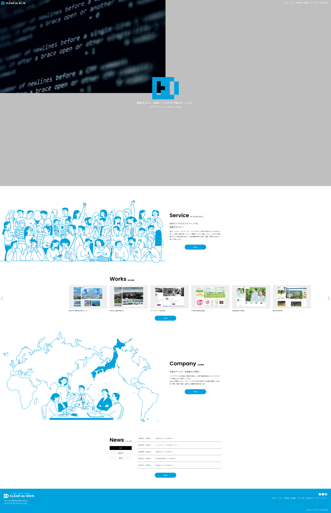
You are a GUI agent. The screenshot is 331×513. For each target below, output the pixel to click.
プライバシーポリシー (321, 498)
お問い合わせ (324, 3)
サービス (292, 3)
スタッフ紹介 (314, 3)
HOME (286, 3)
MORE (195, 247)
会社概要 (306, 3)
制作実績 (299, 3)
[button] (2, 298)
